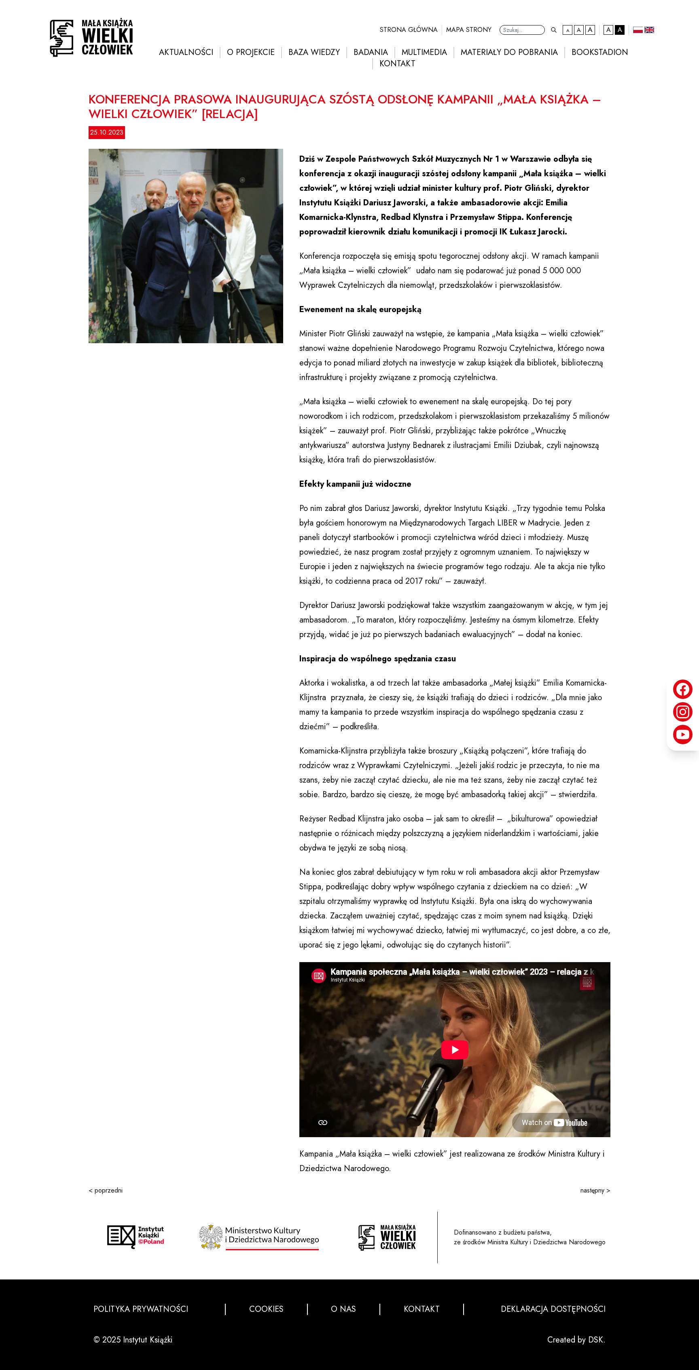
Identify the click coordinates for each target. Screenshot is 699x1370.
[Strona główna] (387, 1237)
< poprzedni (106, 1190)
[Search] (554, 30)
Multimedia (424, 52)
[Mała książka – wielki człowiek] (89, 35)
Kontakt (397, 64)
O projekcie (251, 52)
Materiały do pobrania (509, 52)
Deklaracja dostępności (553, 1309)
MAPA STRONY (468, 29)
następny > (595, 1190)
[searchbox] (522, 30)
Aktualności (186, 52)
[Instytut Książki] (135, 1237)
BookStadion (600, 52)
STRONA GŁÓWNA (409, 29)
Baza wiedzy (314, 52)
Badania (371, 52)
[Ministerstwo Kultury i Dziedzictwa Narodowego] (261, 1237)
